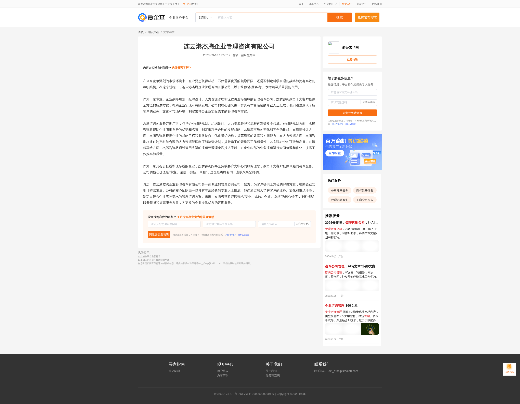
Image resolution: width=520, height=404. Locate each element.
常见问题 (174, 371)
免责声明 (223, 375)
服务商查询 (273, 375)
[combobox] (273, 17)
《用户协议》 (230, 234)
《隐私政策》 (243, 234)
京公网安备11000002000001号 (254, 394)
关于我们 (271, 371)
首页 (301, 4)
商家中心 (361, 3)
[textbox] (283, 17)
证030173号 (224, 394)
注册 (379, 3)
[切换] (194, 3)
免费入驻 (347, 3)
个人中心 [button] (328, 3)
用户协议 (223, 371)
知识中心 (153, 31)
